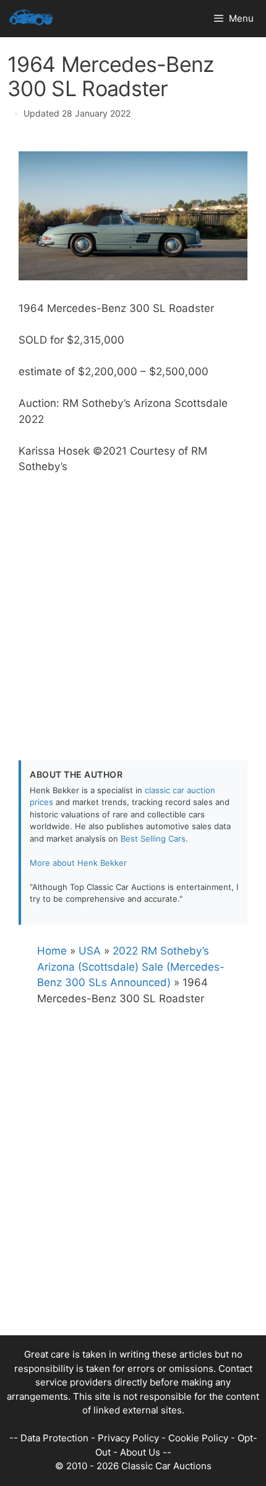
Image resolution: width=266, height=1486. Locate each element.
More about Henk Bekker (78, 863)
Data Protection (54, 1438)
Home (52, 951)
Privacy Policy (128, 1438)
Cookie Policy (198, 1438)
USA (90, 951)
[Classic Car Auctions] (31, 18)
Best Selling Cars (153, 838)
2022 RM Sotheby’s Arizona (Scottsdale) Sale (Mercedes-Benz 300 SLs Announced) (131, 967)
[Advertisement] (133, 608)
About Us (140, 1452)
